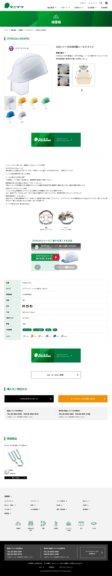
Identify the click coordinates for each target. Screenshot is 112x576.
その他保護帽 (34, 509)
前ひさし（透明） (9, 505)
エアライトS (29, 30)
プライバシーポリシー (66, 567)
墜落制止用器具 (31, 529)
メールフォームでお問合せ (92, 552)
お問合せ (77, 7)
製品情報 (50, 7)
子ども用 (6, 509)
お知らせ (83, 3)
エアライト (34, 501)
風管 (43, 528)
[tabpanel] (82, 75)
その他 (94, 528)
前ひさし (85, 501)
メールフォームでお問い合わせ (83, 398)
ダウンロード (93, 3)
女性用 (84, 505)
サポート (64, 7)
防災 (81, 528)
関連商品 (6, 513)
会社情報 (91, 7)
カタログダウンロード (29, 398)
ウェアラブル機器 (69, 529)
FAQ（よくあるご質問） (56, 375)
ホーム (6, 30)
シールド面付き (61, 501)
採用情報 (104, 7)
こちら (78, 563)
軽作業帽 (85, 509)
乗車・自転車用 (61, 509)
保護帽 (21, 30)
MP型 (32, 505)
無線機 (56, 528)
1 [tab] (81, 90)
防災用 (58, 505)
